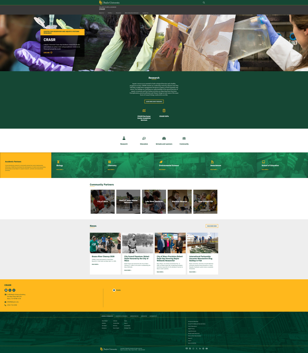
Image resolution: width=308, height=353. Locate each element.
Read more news (212, 226)
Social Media (127, 325)
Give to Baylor (116, 328)
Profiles (110, 13)
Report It (190, 338)
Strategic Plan (127, 328)
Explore (47, 53)
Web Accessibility (192, 343)
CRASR (102, 9)
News (125, 320)
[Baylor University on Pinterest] (203, 349)
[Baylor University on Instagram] (193, 349)
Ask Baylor (104, 325)
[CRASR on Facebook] (6, 290)
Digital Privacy (191, 328)
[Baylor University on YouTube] (206, 349)
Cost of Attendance (192, 326)
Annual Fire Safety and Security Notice (196, 323)
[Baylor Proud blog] (186, 349)
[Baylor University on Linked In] (199, 349)
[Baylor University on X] (196, 349)
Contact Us (145, 13)
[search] (204, 2)
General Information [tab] (107, 316)
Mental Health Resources (193, 333)
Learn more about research (154, 101)
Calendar (115, 320)
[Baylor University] (109, 2)
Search (126, 323)
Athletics (104, 323)
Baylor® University (130, 348)
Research (118, 13)
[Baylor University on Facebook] (189, 349)
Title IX (189, 340)
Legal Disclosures (192, 331)
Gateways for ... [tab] (154, 316)
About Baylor (105, 320)
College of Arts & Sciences (107, 7)
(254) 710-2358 (12, 305)
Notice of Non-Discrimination (194, 335)
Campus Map (116, 323)
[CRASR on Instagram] (13, 290)
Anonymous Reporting (193, 321)
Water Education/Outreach (132, 13)
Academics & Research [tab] (122, 316)
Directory (115, 325)
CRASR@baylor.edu (13, 302)
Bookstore (104, 328)
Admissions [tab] (144, 316)
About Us (101, 13)
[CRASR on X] (10, 290)
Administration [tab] (134, 316)
